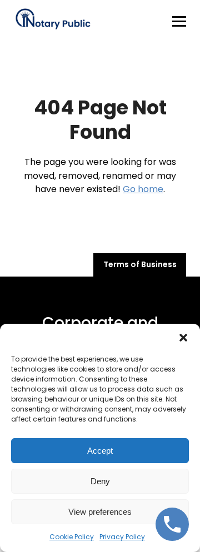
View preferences (100, 511)
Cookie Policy (71, 536)
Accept (100, 450)
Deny (100, 481)
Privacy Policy (122, 536)
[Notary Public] (53, 20)
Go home (143, 189)
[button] (183, 337)
